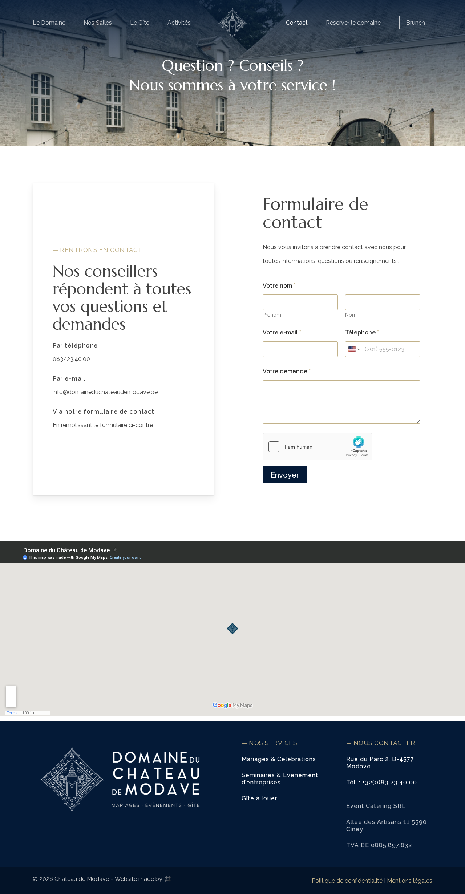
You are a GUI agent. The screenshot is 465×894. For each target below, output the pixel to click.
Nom (351, 315)
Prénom (272, 315)
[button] (279, 759)
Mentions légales (409, 880)
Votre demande (287, 371)
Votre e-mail (282, 332)
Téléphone (362, 332)
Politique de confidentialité (347, 880)
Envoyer (285, 475)
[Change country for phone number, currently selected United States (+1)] (353, 349)
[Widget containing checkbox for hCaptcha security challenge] (317, 446)
